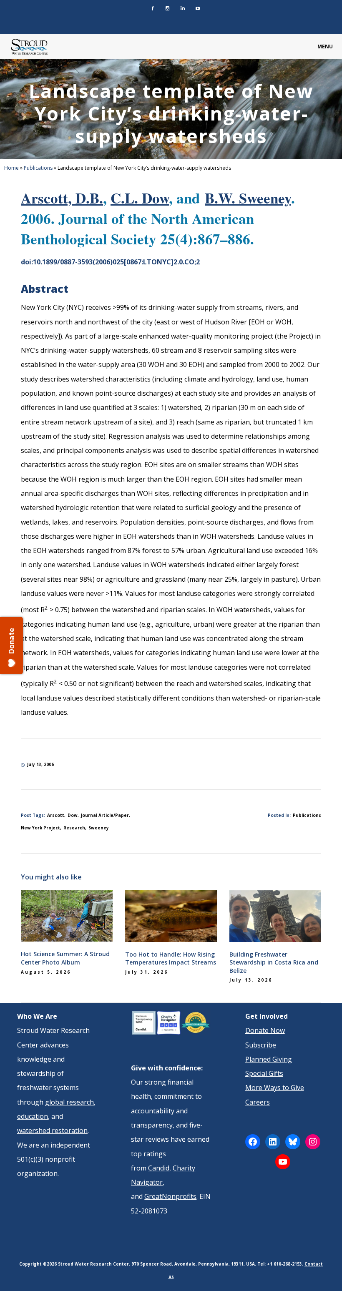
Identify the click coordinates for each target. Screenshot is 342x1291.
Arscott (55, 815)
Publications (38, 167)
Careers (257, 1102)
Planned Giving (268, 1059)
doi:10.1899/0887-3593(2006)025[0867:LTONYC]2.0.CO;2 (110, 261)
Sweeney (98, 828)
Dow (73, 815)
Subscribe (260, 1045)
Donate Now (265, 1030)
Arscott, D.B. (62, 197)
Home (11, 167)
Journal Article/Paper (105, 815)
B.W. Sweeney (248, 197)
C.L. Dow (140, 197)
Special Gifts (264, 1073)
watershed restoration (52, 1130)
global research (69, 1102)
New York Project (40, 828)
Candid (158, 1168)
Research (74, 828)
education (32, 1116)
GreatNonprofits (170, 1196)
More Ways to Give (274, 1087)
